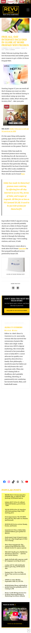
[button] (28, 10)
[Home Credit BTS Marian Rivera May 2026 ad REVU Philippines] (15, 115)
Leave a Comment (10, 49)
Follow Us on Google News (17, 310)
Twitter (15, 330)
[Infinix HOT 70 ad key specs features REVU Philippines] (15, 74)
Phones (5, 48)
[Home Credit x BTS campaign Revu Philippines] (15, 2)
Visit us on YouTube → (15, 623)
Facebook (8, 330)
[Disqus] (16, 409)
